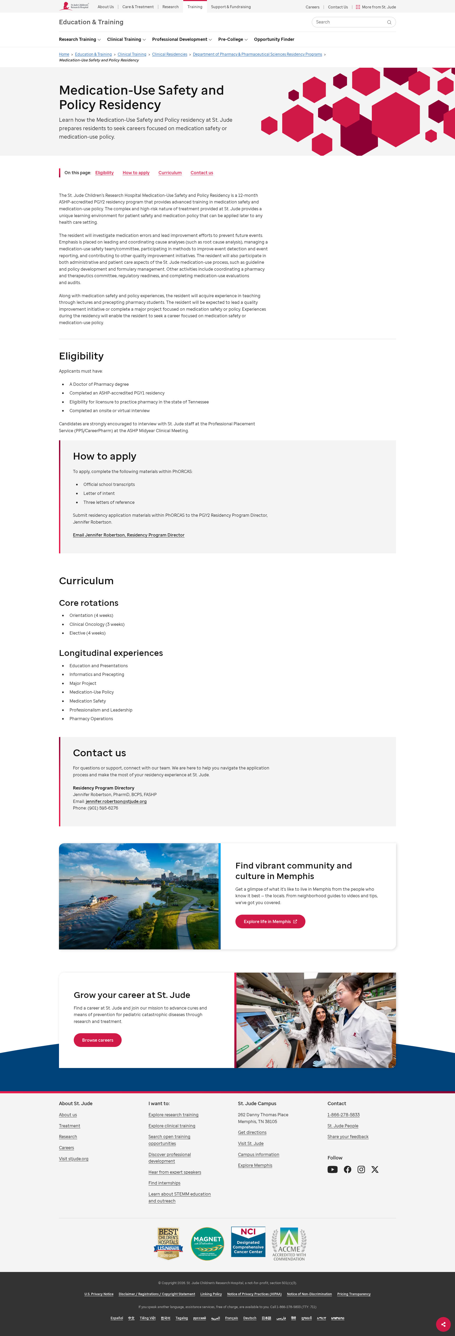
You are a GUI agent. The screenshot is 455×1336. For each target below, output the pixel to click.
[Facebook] (347, 1169)
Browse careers (97, 1040)
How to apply (136, 172)
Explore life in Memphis (267, 921)
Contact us (202, 172)
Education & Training (91, 21)
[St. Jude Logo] (74, 6)
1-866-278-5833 (344, 1115)
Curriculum (170, 172)
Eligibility (104, 172)
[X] (375, 1169)
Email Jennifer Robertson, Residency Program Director (129, 535)
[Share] (443, 1324)
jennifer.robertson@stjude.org (116, 801)
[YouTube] (333, 1169)
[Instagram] (361, 1169)
